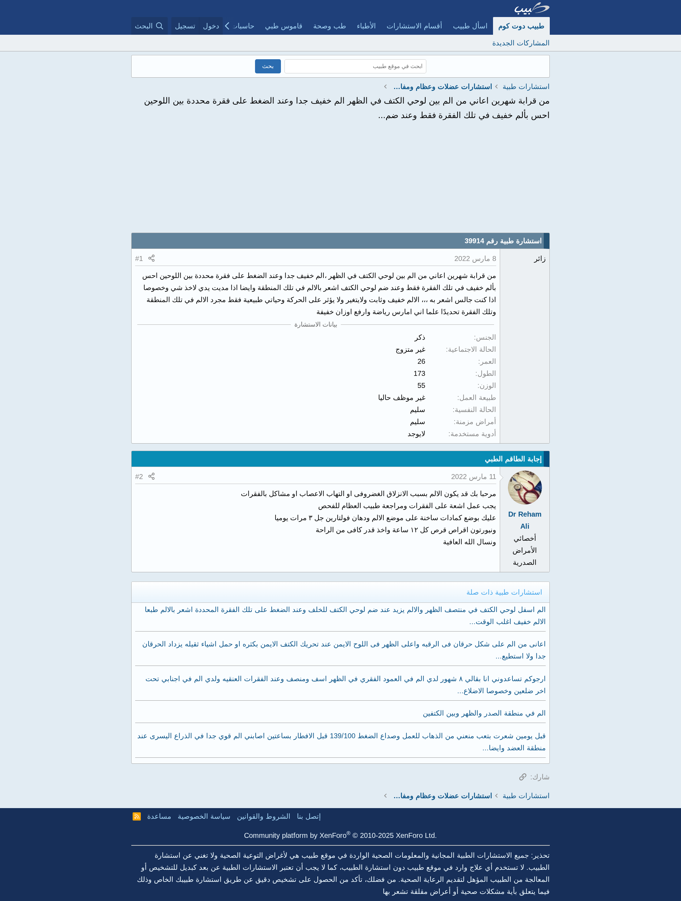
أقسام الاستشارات (414, 26)
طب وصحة (329, 26)
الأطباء (366, 26)
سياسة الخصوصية (204, 816)
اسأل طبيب (470, 26)
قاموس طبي (284, 26)
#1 (139, 258)
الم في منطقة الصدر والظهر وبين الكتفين (484, 713)
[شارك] (151, 258)
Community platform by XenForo (340, 835)
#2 (139, 476)
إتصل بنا (309, 816)
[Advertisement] (340, 179)
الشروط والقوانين (263, 816)
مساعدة (159, 816)
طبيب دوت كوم (521, 26)
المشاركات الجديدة (521, 43)
